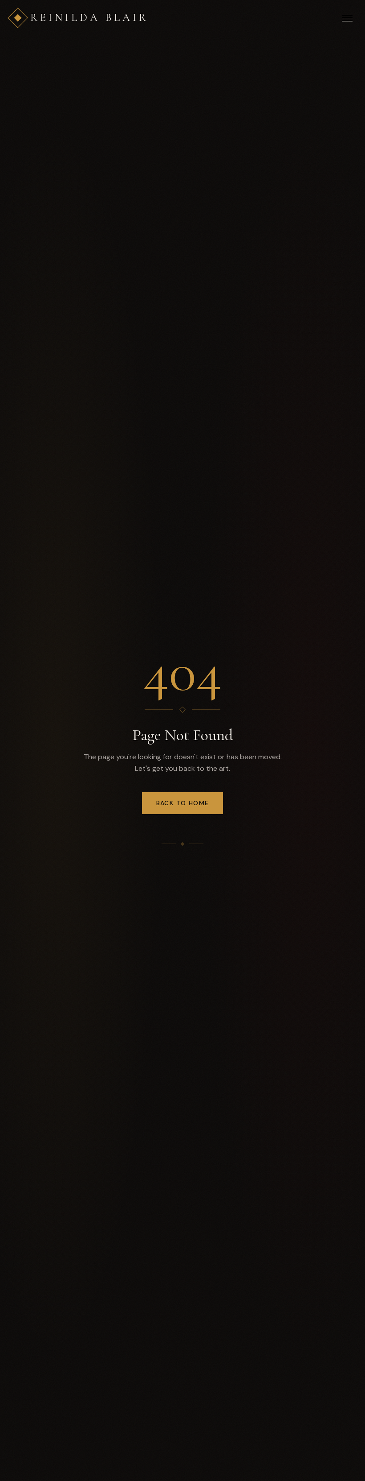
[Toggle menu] (347, 18)
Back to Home (182, 803)
